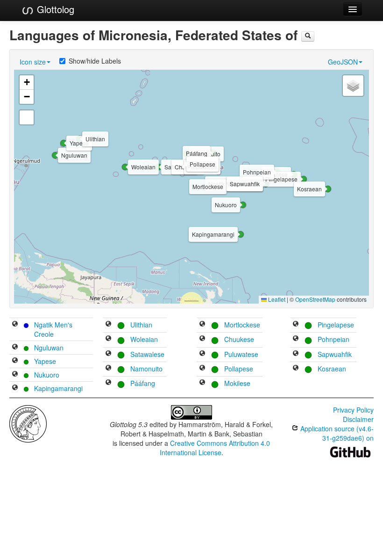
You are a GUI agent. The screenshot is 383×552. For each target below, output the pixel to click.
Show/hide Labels (95, 60)
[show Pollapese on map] (202, 368)
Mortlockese (242, 324)
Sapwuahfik (335, 354)
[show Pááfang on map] (108, 383)
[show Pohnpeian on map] (295, 339)
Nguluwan (49, 347)
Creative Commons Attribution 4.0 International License (215, 447)
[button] (55, 155)
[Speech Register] (26, 324)
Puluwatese (241, 354)
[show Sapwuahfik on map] (295, 354)
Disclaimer (358, 419)
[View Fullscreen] (27, 117)
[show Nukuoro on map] (15, 374)
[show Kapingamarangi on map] (15, 388)
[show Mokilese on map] (202, 383)
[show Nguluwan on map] (15, 347)
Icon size (33, 61)
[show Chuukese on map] (202, 339)
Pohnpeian (333, 339)
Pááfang (142, 383)
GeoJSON (343, 61)
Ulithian (141, 324)
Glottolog (54, 9)
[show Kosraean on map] (295, 368)
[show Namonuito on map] (108, 368)
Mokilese (237, 383)
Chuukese (239, 339)
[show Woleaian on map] (108, 339)
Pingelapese (336, 324)
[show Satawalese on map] (108, 354)
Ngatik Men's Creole (53, 329)
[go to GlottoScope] (307, 36)
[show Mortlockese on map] (202, 324)
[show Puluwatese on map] (202, 354)
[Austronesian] (26, 347)
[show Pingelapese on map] (295, 324)
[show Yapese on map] (15, 361)
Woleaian (144, 339)
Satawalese (147, 354)
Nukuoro (46, 374)
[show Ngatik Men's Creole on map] (15, 324)
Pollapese (238, 368)
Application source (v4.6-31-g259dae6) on (336, 433)
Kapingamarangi (58, 388)
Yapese (45, 361)
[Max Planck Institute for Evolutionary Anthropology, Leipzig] (28, 423)
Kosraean (332, 368)
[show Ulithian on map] (108, 324)
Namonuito (146, 368)
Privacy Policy (353, 409)
